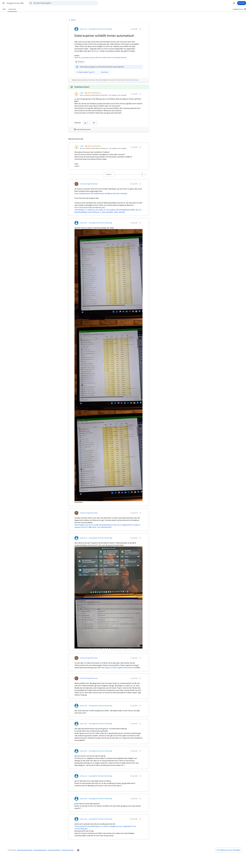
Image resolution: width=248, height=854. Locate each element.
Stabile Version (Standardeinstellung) (114, 57)
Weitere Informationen (131, 80)
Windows (98, 57)
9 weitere (108, 174)
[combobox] (66, 3)
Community (12, 9)
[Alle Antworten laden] (142, 174)
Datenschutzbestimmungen (25, 850)
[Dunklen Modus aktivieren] (78, 850)
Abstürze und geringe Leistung (84, 57)
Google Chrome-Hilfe (15, 3)
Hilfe (4, 9)
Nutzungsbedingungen (40, 850)
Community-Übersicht (67, 850)
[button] (3, 3)
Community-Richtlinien (54, 850)
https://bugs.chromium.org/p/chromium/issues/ (117, 668)
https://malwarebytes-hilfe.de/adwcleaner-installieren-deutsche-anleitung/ (100, 194)
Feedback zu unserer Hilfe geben (229, 850)
